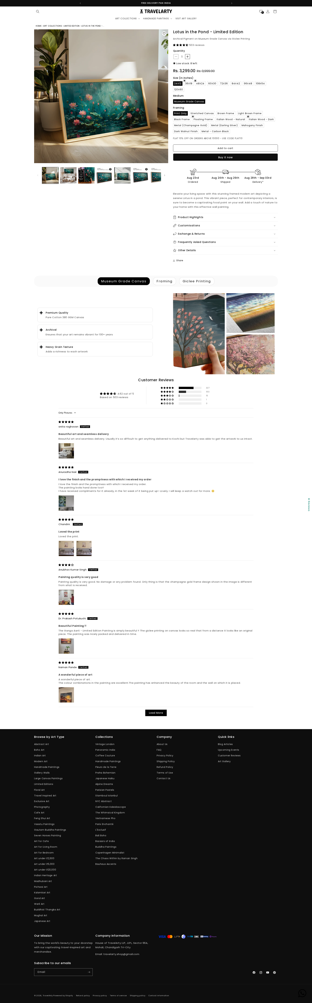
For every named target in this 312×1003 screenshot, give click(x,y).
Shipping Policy (166, 761)
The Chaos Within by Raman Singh (116, 858)
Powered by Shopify (63, 995)
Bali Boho (100, 835)
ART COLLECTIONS (52, 25)
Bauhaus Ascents (105, 864)
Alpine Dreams (104, 784)
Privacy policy (100, 995)
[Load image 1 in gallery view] (50, 175)
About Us (162, 744)
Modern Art (41, 761)
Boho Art (39, 749)
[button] (37, 11)
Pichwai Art (41, 887)
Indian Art (40, 755)
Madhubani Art (43, 881)
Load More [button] (156, 713)
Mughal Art (40, 915)
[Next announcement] (231, 3)
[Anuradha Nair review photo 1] (66, 503)
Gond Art (39, 898)
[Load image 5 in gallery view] (122, 175)
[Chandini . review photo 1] (66, 548)
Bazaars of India (105, 841)
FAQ (159, 749)
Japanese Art (42, 921)
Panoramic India (105, 749)
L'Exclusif (100, 829)
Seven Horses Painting (47, 835)
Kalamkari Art (42, 892)
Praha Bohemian (105, 772)
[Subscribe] (88, 972)
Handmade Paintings (46, 767)
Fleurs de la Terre (106, 767)
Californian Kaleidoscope (110, 807)
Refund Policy (165, 767)
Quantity (179, 51)
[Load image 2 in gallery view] (68, 175)
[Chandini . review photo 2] (84, 548)
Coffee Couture (105, 755)
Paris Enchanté (104, 824)
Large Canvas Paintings (48, 778)
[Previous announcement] (80, 3)
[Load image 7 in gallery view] (158, 175)
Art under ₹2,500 (44, 858)
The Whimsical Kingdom (110, 812)
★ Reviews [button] (309, 504)
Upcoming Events (228, 749)
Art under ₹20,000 (45, 869)
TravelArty (48, 995)
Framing (164, 281)
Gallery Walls (42, 772)
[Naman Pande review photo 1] (66, 695)
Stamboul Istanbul (106, 795)
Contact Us (163, 778)
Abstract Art (41, 744)
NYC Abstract (103, 801)
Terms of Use (165, 772)
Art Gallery (224, 761)
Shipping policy (137, 995)
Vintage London (104, 744)
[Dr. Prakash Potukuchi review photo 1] (66, 646)
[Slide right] (164, 175)
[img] (66, 422)
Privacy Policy (165, 755)
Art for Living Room (45, 846)
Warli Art (39, 904)
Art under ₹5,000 (44, 864)
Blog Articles (225, 744)
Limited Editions (43, 784)
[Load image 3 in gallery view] (86, 175)
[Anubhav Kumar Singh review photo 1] (66, 597)
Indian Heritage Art (45, 875)
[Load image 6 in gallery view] (140, 175)
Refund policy (83, 995)
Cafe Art (39, 812)
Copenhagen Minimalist (109, 852)
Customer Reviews (229, 755)
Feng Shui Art (42, 818)
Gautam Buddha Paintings (50, 829)
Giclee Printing (197, 281)
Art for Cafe (41, 841)
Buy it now (225, 157)
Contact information (158, 995)
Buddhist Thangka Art (47, 909)
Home (39, 25)
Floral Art (39, 790)
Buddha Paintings (106, 846)
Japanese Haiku (104, 778)
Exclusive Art (41, 801)
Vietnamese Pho (105, 818)
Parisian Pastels (104, 790)
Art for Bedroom (44, 852)
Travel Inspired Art (45, 795)
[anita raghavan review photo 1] (66, 451)
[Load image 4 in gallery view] (104, 175)
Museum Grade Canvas (123, 281)
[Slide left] (37, 175)
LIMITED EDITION (72, 25)
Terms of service (118, 995)
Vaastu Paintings (44, 824)
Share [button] (179, 260)
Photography (42, 807)
